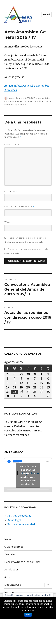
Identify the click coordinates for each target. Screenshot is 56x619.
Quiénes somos (13, 546)
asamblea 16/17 (11, 104)
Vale (28, 615)
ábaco (42, 101)
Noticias (9, 592)
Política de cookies (19, 515)
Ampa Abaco (15, 98)
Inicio (7, 539)
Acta (48, 101)
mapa (23, 104)
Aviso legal (14, 520)
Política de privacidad (21, 524)
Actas (41, 98)
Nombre (10, 191)
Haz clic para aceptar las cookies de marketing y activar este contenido (28, 475)
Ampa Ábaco (14, 452)
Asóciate (9, 554)
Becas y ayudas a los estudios (22, 562)
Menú (46, 14)
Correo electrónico (19, 206)
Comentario (12, 144)
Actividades (11, 569)
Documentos (29, 101)
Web (7, 222)
